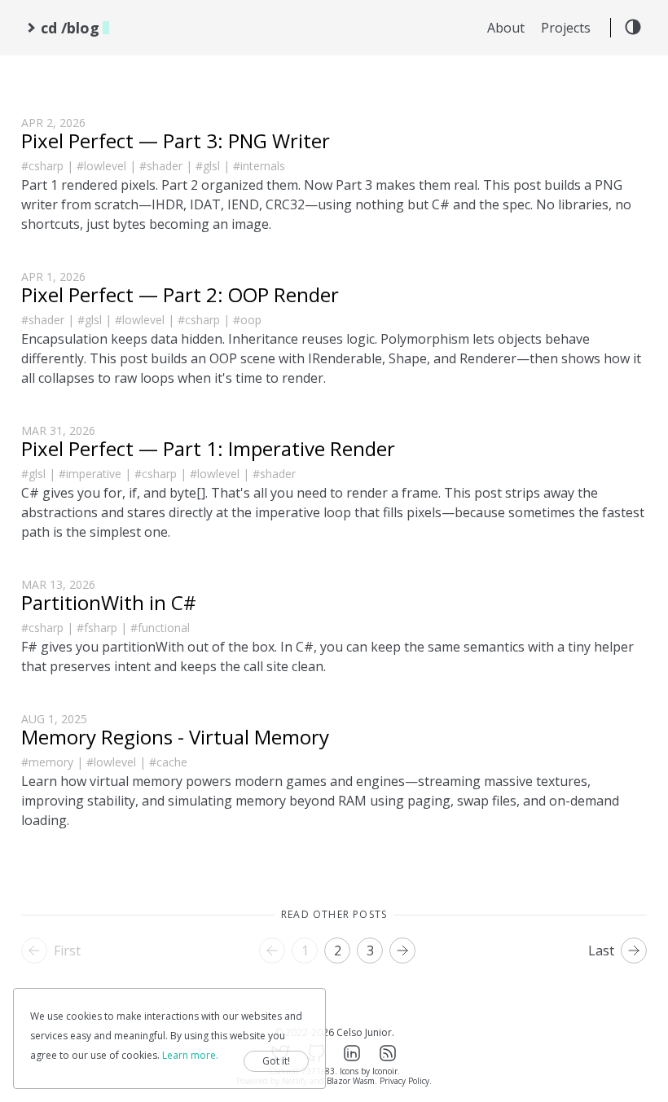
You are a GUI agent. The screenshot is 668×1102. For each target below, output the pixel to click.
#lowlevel (101, 165)
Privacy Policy (404, 1081)
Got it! (276, 1061)
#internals (259, 165)
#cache (168, 762)
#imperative (90, 473)
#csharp (42, 165)
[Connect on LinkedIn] (352, 1053)
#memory (47, 762)
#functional (160, 627)
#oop (247, 319)
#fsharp (97, 627)
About (506, 28)
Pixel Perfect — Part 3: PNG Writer (175, 140)
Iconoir (385, 1071)
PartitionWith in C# (108, 602)
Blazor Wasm (351, 1081)
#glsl (208, 165)
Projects (566, 28)
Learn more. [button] (190, 1055)
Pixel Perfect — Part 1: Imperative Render (208, 448)
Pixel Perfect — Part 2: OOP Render (180, 294)
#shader (160, 165)
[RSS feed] (388, 1053)
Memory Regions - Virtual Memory (175, 736)
